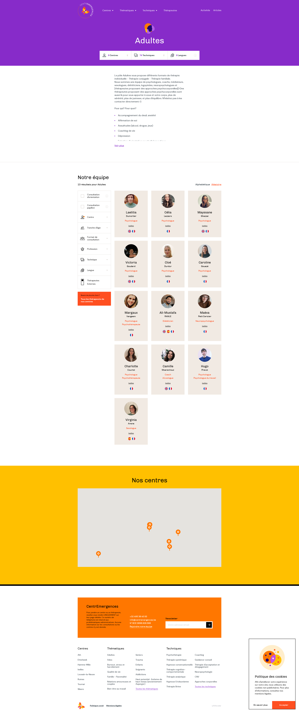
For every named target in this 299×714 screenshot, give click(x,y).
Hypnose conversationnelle (179, 664)
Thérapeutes (170, 10)
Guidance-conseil (203, 660)
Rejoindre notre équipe (141, 627)
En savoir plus (261, 705)
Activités (205, 10)
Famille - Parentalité (116, 676)
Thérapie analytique (175, 676)
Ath (79, 655)
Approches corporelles (206, 681)
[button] (178, 533)
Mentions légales (114, 706)
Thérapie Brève (173, 686)
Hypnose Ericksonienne (177, 681)
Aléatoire (216, 184)
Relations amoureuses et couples (119, 682)
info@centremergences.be (143, 620)
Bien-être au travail (116, 688)
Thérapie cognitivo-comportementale (175, 670)
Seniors (139, 655)
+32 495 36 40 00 (138, 617)
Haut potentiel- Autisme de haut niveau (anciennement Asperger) (149, 681)
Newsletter (172, 618)
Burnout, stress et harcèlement (116, 665)
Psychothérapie (173, 655)
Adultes (111, 655)
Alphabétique (202, 184)
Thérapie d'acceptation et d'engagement (207, 665)
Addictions (141, 674)
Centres (106, 10)
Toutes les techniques (205, 686)
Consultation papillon (93, 206)
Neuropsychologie (203, 672)
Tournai (81, 684)
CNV (197, 676)
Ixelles (81, 669)
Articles (217, 10)
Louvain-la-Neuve (86, 674)
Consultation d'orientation (93, 195)
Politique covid (96, 706)
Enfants (139, 664)
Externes (91, 284)
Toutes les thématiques (147, 688)
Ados (109, 660)
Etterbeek (82, 660)
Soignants (140, 669)
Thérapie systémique (176, 660)
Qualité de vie (113, 672)
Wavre (81, 689)
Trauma (139, 660)
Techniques (149, 10)
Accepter (283, 705)
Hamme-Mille (84, 664)
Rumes (81, 679)
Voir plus (119, 146)
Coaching (199, 655)
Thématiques (127, 10)
